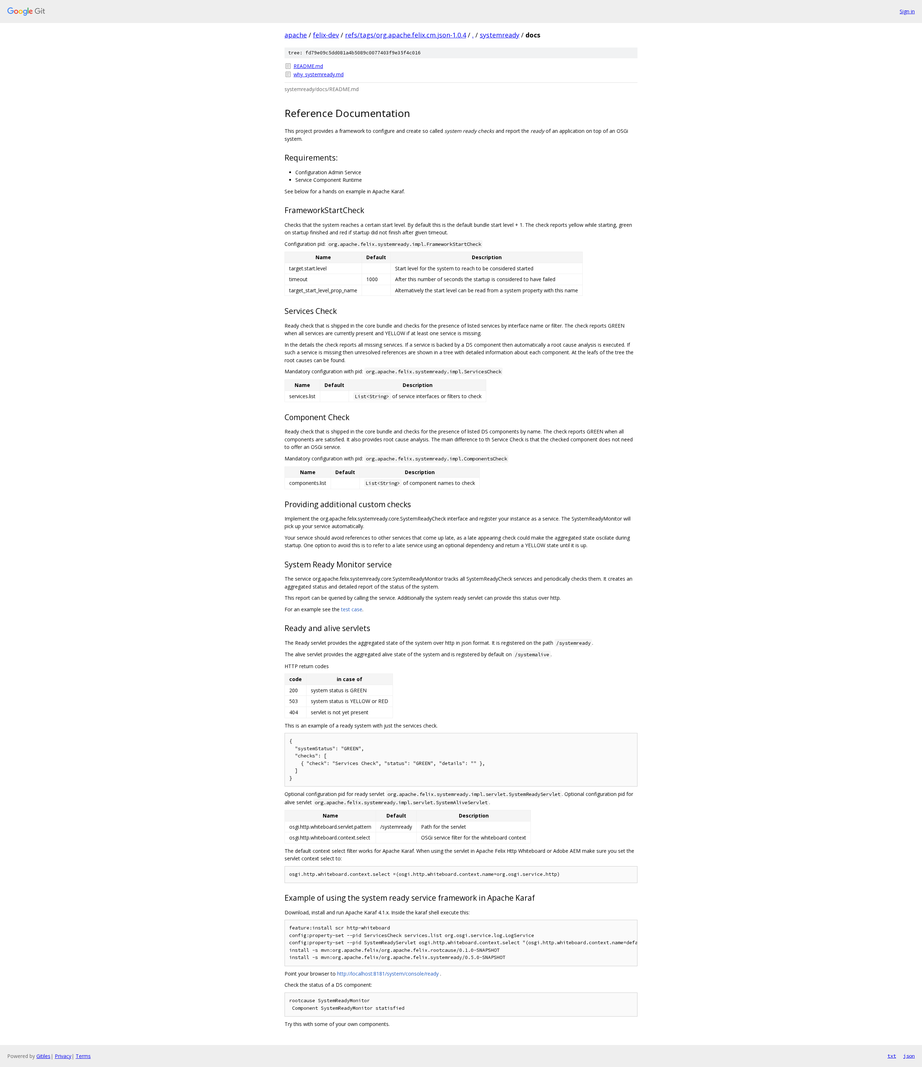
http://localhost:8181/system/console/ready (388, 973)
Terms (83, 1056)
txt (891, 1056)
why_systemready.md (319, 74)
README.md (308, 66)
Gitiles (43, 1056)
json (909, 1056)
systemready (499, 35)
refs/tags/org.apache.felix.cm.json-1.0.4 (405, 35)
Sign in (907, 11)
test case (351, 609)
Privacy (63, 1056)
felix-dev (326, 35)
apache (296, 35)
